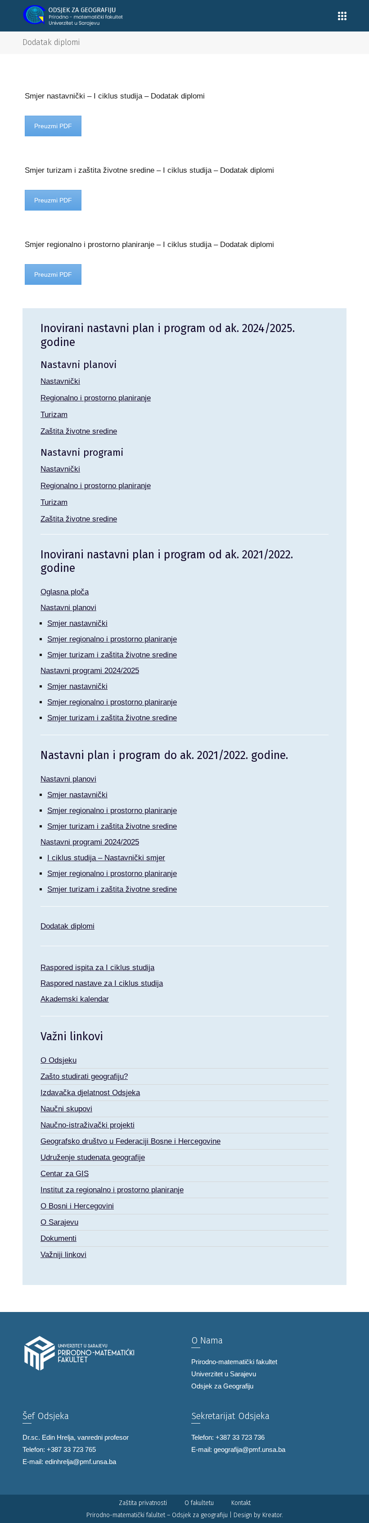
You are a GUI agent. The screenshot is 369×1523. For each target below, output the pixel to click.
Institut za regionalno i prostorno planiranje (112, 1190)
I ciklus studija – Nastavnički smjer (106, 858)
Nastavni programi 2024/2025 (89, 670)
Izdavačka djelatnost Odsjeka (90, 1092)
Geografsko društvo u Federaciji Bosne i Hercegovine (130, 1141)
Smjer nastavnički (77, 623)
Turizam (54, 414)
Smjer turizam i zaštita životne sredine (112, 655)
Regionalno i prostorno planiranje (95, 398)
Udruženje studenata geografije (92, 1157)
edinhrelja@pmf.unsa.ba (80, 1461)
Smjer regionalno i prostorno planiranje (112, 639)
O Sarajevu (59, 1222)
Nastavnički (60, 381)
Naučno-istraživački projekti (87, 1125)
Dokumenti (58, 1238)
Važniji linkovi (63, 1254)
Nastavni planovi (68, 607)
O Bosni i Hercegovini (77, 1206)
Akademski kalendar (74, 999)
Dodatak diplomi (67, 926)
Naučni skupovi (66, 1109)
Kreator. (272, 1515)
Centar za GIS (64, 1173)
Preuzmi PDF (53, 126)
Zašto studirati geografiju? (84, 1076)
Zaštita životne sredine (78, 431)
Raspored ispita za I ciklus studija (97, 967)
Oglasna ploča (64, 592)
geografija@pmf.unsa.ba (249, 1449)
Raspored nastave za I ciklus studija (101, 983)
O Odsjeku (58, 1060)
